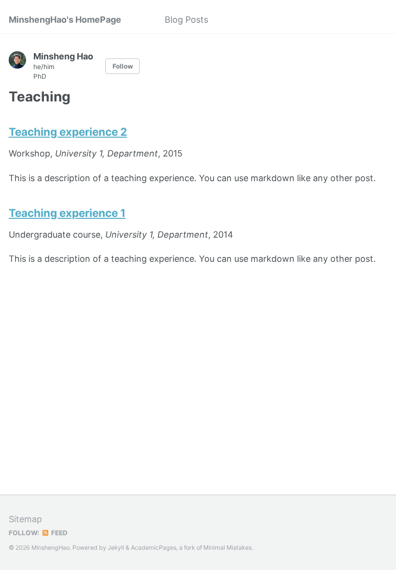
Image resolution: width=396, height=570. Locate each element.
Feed (59, 533)
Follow (123, 66)
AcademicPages (153, 547)
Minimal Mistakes (227, 547)
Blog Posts (186, 19)
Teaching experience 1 (67, 212)
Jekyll (116, 547)
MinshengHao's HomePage (65, 19)
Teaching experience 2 (68, 131)
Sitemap (25, 519)
